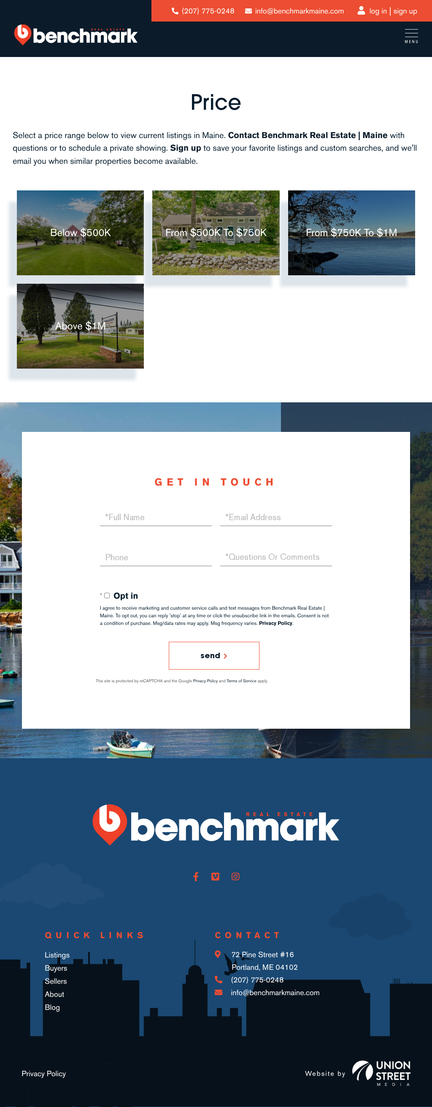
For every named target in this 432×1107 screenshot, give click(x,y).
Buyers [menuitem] (56, 968)
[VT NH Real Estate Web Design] (381, 1073)
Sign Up (405, 11)
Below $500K (80, 232)
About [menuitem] (54, 994)
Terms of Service (241, 681)
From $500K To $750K (216, 232)
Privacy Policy (275, 623)
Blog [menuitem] (52, 1007)
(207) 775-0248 (208, 11)
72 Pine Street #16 (263, 961)
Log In (378, 11)
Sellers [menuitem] (56, 981)
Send (210, 655)
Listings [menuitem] (57, 955)
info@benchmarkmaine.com (299, 11)
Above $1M (80, 326)
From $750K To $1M (351, 232)
